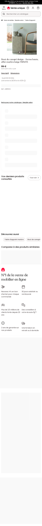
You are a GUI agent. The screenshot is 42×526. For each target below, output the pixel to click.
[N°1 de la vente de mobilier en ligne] (16, 8)
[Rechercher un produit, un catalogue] (3, 14)
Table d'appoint (30, 20)
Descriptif (5, 73)
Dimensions (15, 73)
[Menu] (4, 7)
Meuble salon (19, 20)
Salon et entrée (9, 20)
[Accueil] (2, 20)
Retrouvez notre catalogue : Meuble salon (17, 102)
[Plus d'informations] (25, 80)
